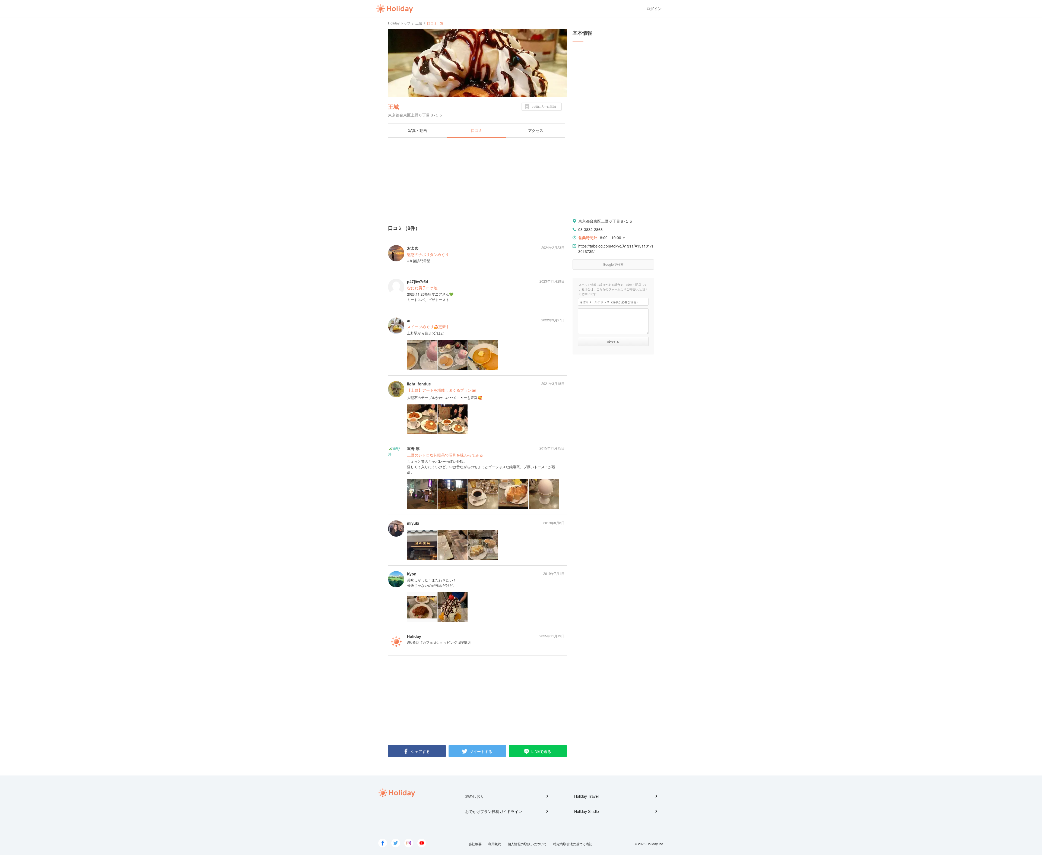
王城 (393, 106)
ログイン (654, 8)
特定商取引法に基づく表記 (572, 843)
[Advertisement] (477, 181)
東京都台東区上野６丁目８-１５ (605, 221)
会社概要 (475, 843)
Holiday (394, 8)
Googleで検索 (613, 264)
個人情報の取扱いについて (527, 843)
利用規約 (494, 843)
